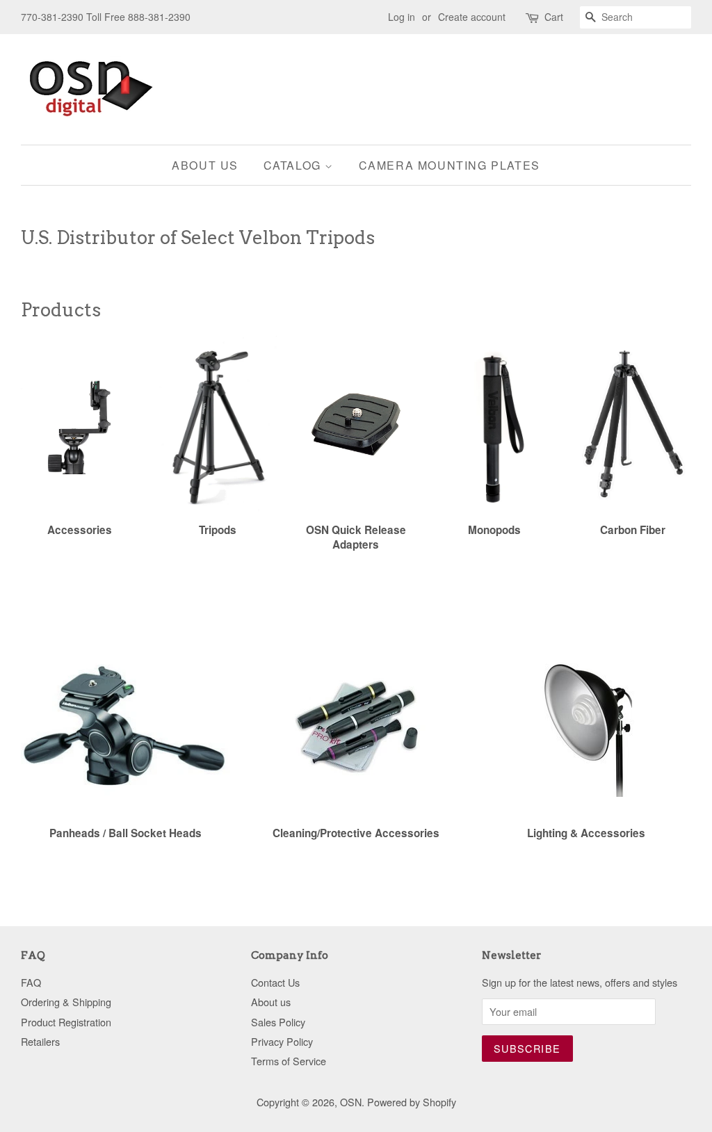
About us (205, 165)
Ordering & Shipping (66, 1001)
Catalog (294, 165)
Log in (401, 17)
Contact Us (275, 982)
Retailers (40, 1041)
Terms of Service (288, 1060)
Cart (553, 17)
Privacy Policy (282, 1041)
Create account (471, 17)
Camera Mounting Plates (449, 165)
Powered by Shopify (411, 1101)
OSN (351, 1101)
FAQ (31, 982)
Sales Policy (278, 1021)
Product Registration (66, 1021)
